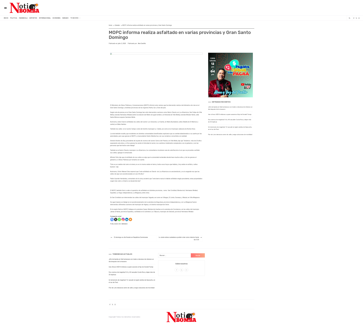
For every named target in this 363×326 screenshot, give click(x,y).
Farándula (23, 18)
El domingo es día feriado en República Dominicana (131, 237)
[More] (130, 219)
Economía (56, 18)
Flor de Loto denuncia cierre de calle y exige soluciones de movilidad (230, 134)
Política (13, 18)
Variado (65, 18)
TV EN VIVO (74, 18)
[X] (115, 219)
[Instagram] (123, 219)
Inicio (6, 18)
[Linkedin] (126, 219)
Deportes (33, 18)
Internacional (45, 18)
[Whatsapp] (119, 219)
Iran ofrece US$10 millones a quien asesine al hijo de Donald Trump (229, 114)
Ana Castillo (142, 43)
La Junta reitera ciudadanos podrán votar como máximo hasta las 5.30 (179, 238)
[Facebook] (112, 219)
